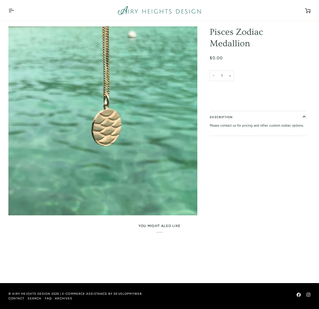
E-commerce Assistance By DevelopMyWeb (102, 293)
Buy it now (258, 104)
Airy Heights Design (31, 293)
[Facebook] (299, 295)
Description (221, 117)
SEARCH (34, 298)
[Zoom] (102, 120)
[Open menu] (15, 10)
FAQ (48, 298)
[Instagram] (308, 295)
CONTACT (16, 298)
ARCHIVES (63, 298)
